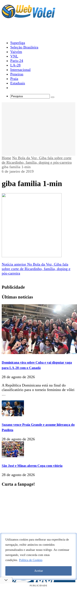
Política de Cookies (30, 560)
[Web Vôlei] (28, 16)
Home (6, 158)
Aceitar (38, 570)
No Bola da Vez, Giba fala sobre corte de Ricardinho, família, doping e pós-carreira (37, 160)
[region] (38, 556)
